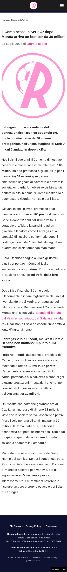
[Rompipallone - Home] (33, 5)
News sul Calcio (19, 20)
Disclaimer (51, 526)
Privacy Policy (33, 526)
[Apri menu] (62, 5)
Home (5, 20)
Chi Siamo (15, 526)
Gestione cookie (58, 569)
